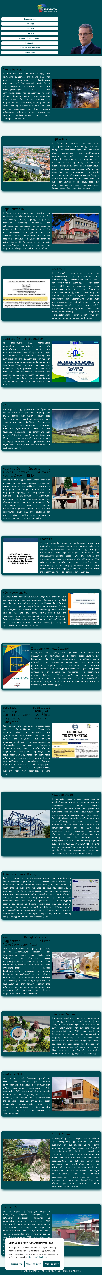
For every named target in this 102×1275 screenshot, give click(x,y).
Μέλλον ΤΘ (59, 269)
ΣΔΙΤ (6, 405)
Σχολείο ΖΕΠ (12, 1074)
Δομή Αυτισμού (14, 209)
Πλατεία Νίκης (14, 69)
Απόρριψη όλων (33, 1264)
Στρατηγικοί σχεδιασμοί (50, 648)
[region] (34, 1254)
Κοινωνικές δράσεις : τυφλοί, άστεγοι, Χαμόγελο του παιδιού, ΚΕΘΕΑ (26, 472)
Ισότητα (46, 539)
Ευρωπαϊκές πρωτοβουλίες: (24, 339)
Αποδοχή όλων (52, 1264)
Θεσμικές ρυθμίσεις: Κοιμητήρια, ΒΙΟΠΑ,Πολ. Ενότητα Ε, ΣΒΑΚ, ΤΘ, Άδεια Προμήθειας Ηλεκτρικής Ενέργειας (26, 715)
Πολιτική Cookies (38, 1257)
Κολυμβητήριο (62, 795)
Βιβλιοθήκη (60, 139)
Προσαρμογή (16, 1264)
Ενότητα (35, 1271)
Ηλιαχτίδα (10, 1207)
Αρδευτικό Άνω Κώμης (19, 874)
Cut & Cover (61, 1134)
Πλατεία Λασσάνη (64, 1014)
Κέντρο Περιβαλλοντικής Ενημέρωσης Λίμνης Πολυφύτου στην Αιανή (26, 940)
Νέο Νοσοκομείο (15, 592)
